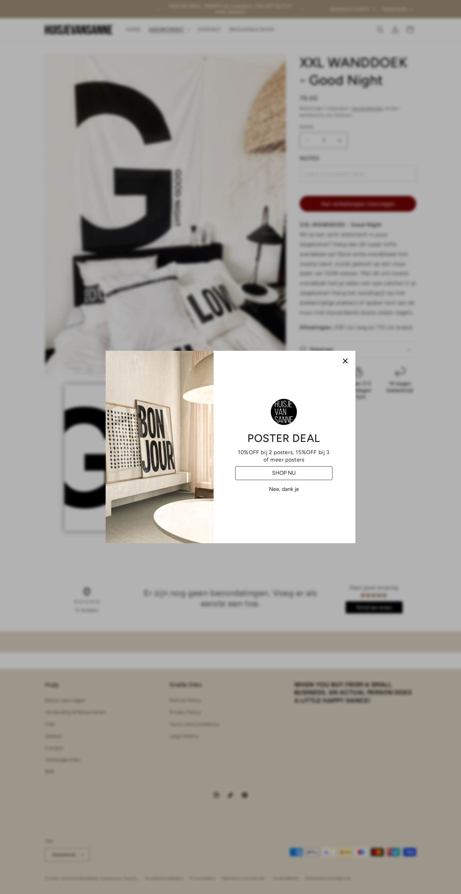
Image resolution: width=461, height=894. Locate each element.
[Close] (345, 361)
